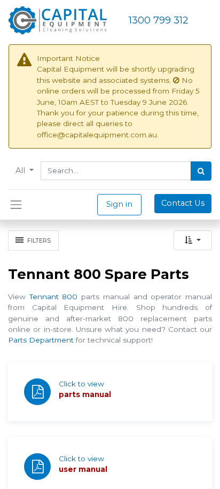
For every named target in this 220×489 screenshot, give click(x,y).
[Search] (201, 171)
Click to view (81, 383)
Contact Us (183, 203)
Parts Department (41, 340)
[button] (193, 240)
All (21, 170)
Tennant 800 (53, 296)
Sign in (119, 204)
